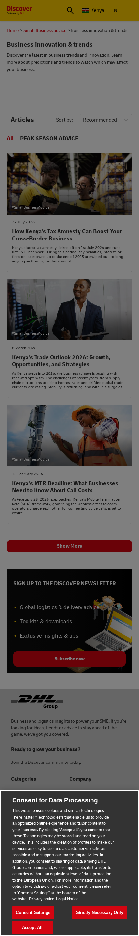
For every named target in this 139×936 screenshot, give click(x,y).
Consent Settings (33, 912)
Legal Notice (67, 899)
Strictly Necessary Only (99, 912)
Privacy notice (41, 899)
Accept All (32, 927)
